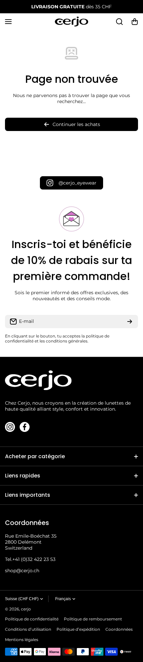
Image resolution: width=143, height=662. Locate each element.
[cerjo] (71, 22)
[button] (134, 21)
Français (63, 598)
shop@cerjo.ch (22, 571)
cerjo (26, 608)
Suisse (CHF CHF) (22, 598)
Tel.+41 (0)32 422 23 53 (30, 559)
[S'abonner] (129, 321)
